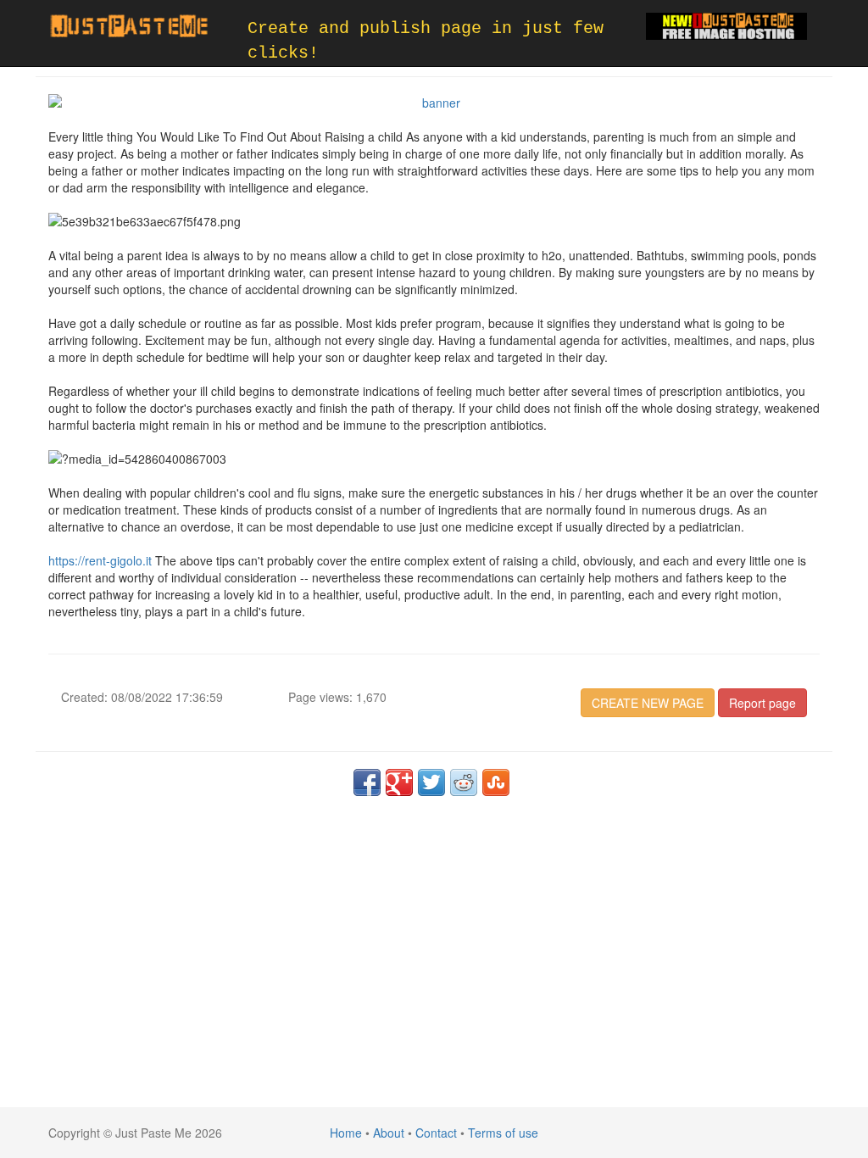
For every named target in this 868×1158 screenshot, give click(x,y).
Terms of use (503, 1132)
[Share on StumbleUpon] (495, 782)
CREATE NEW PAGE (648, 702)
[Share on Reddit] (463, 782)
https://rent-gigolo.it (100, 560)
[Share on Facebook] (367, 782)
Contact (436, 1132)
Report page (762, 702)
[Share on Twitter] (431, 782)
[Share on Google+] (399, 782)
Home (346, 1132)
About (388, 1132)
